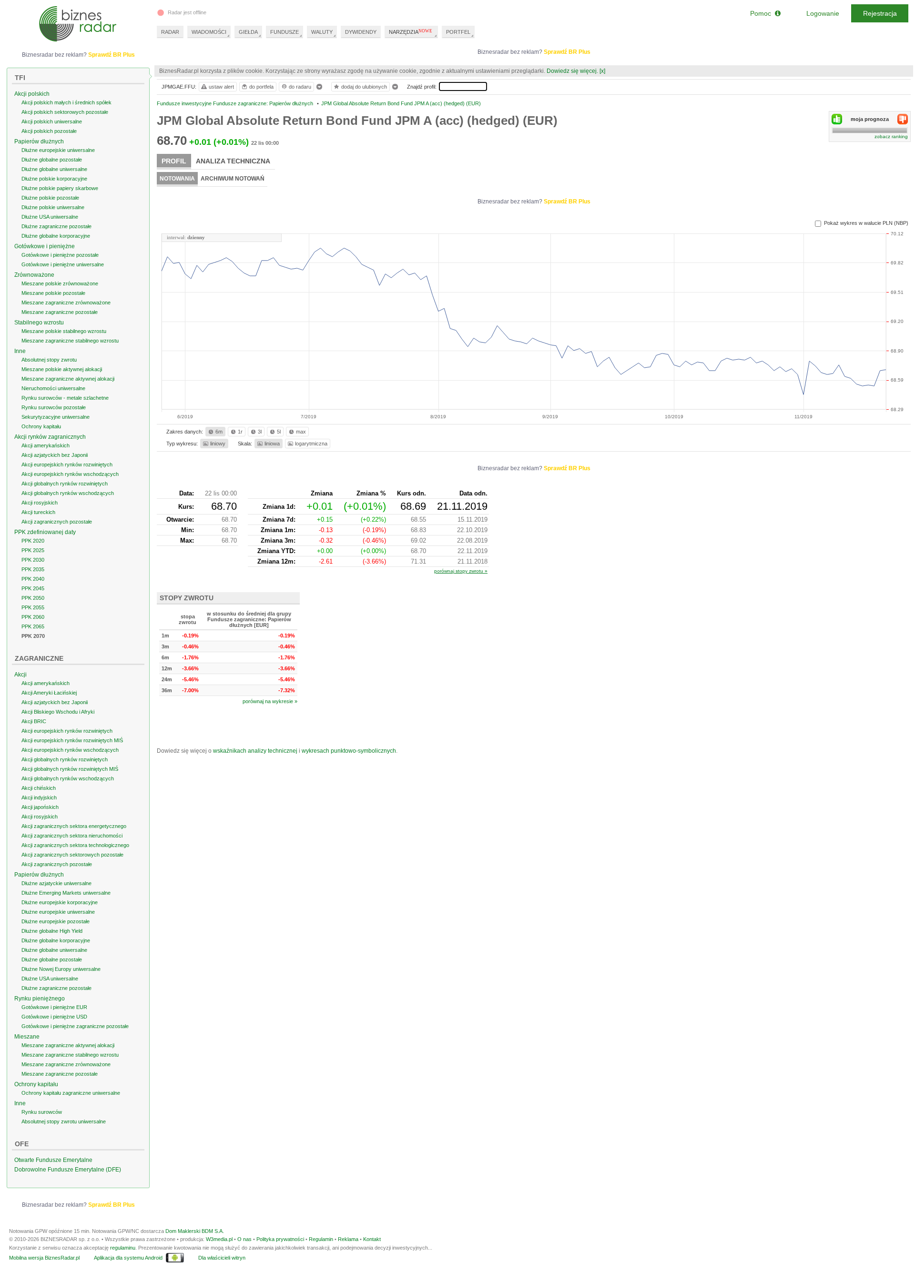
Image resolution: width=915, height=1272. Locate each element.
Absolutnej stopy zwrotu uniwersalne (63, 1121)
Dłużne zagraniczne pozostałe (56, 226)
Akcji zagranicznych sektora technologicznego (75, 845)
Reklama (348, 1239)
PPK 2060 (32, 617)
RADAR (170, 32)
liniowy (217, 443)
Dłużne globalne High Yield (51, 931)
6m (219, 431)
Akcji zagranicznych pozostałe (56, 522)
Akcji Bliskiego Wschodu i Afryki (57, 712)
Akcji (20, 674)
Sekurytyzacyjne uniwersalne (55, 417)
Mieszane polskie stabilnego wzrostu (63, 331)
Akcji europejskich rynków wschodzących (70, 474)
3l (260, 431)
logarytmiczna (311, 443)
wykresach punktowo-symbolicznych (349, 750)
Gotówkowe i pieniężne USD (54, 1017)
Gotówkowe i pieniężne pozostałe (60, 255)
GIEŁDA (248, 32)
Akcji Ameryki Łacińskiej (49, 693)
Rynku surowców (41, 1112)
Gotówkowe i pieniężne (44, 246)
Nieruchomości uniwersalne (53, 388)
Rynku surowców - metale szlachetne (65, 398)
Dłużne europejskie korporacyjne (59, 902)
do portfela (261, 87)
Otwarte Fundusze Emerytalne (53, 1160)
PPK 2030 (32, 560)
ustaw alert (221, 87)
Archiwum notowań (232, 178)
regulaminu (122, 1248)
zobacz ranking (891, 136)
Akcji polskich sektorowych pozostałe (64, 112)
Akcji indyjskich (39, 797)
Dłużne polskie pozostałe (50, 198)
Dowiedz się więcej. (572, 71)
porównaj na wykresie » (270, 701)
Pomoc (762, 13)
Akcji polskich (32, 94)
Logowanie (822, 13)
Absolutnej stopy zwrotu (49, 360)
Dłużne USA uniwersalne (49, 217)
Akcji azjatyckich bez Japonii (54, 455)
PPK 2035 (32, 569)
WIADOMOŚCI (209, 32)
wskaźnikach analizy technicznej (255, 750)
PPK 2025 (32, 550)
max (301, 431)
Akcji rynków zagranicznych (50, 437)
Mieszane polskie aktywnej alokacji (61, 369)
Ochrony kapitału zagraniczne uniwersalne (70, 1093)
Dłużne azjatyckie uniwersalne (56, 883)
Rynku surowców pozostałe (53, 407)
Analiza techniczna (233, 161)
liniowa (272, 443)
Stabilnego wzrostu (39, 322)
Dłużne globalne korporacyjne (55, 236)
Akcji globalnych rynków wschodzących (67, 493)
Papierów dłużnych (39, 141)
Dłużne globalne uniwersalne (54, 169)
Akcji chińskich (38, 788)
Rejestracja (880, 13)
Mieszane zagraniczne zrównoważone (66, 302)
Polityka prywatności (280, 1239)
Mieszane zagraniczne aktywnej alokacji (67, 379)
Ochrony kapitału (41, 426)
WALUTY (322, 32)
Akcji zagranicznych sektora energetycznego (73, 826)
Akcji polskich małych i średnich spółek (66, 102)
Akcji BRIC (33, 721)
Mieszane (27, 1036)
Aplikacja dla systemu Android (128, 1258)
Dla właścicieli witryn (221, 1258)
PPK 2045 (32, 588)
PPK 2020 (32, 541)
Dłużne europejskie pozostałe (55, 921)
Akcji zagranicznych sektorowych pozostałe (72, 855)
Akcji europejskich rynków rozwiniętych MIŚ (72, 740)
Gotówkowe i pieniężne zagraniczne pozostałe (75, 1026)
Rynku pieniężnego (39, 998)
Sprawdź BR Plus (567, 52)
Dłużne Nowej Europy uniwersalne (61, 969)
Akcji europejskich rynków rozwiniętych (66, 464)
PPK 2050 (32, 598)
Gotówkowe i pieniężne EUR (54, 1007)
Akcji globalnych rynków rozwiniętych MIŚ (69, 769)
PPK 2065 (32, 626)
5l (279, 431)
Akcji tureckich (38, 512)
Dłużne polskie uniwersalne (52, 207)
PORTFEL (458, 32)
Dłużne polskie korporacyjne (54, 179)
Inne (20, 351)
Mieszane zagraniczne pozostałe (59, 312)
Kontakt (372, 1239)
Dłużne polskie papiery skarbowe (59, 188)
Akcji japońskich (40, 807)
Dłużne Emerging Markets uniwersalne (66, 893)
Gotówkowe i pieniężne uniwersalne (62, 264)
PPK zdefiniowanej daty (45, 532)
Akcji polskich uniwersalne (51, 121)
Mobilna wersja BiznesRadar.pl (44, 1258)
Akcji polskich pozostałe (49, 131)
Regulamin (321, 1239)
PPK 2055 (32, 607)
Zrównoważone (34, 275)
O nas (244, 1239)
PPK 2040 (32, 579)
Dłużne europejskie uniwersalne (58, 150)
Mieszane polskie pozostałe (53, 293)
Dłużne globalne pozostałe (51, 159)
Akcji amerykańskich (45, 445)
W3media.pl (219, 1239)
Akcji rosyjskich (39, 502)
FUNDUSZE (284, 32)
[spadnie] (902, 119)
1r (240, 431)
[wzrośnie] (837, 119)
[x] (602, 71)
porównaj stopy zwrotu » (461, 571)
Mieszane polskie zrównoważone (59, 283)
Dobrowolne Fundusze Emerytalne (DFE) (67, 1169)
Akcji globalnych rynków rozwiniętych (64, 483)
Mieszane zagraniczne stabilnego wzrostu (70, 340)
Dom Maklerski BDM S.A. (194, 1231)
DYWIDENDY (360, 32)
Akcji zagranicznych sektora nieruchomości (71, 835)
